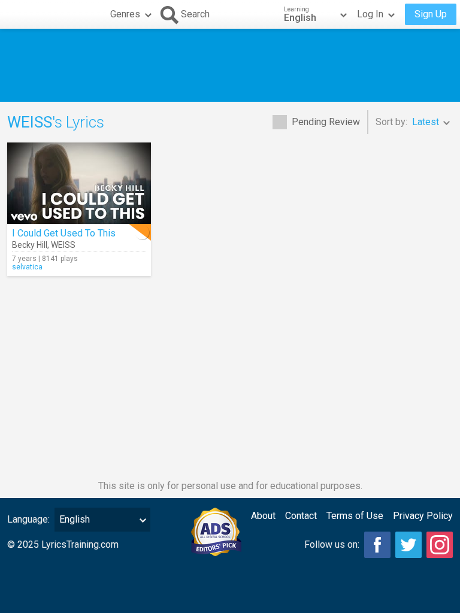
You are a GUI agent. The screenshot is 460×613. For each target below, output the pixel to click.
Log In (370, 14)
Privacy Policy (423, 515)
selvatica (27, 267)
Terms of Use (354, 515)
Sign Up (430, 14)
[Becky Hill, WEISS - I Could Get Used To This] (79, 183)
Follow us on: (331, 544)
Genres (125, 14)
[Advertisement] (230, 65)
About (263, 515)
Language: (28, 519)
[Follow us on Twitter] (408, 545)
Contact (301, 515)
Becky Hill (29, 245)
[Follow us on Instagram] (439, 545)
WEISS (63, 245)
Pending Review (326, 122)
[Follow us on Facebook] (377, 545)
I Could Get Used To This (64, 233)
